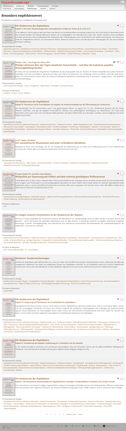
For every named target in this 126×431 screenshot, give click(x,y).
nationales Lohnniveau (61, 129)
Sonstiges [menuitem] (55, 6)
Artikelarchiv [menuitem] (20, 6)
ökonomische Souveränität (14, 127)
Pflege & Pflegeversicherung (29, 283)
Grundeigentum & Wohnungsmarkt (98, 363)
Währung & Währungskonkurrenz (90, 368)
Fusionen (95, 127)
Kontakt (23, 426)
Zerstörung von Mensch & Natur (89, 329)
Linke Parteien (30, 53)
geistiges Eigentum (33, 240)
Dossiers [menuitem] (43, 8)
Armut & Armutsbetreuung (80, 283)
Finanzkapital (30, 127)
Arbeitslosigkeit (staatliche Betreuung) (55, 283)
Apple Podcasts (110, 426)
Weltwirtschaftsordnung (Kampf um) (87, 197)
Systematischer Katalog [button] (12, 46)
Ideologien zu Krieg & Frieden (63, 86)
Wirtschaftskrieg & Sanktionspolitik (31, 199)
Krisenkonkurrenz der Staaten (96, 49)
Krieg (94, 53)
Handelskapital (84, 127)
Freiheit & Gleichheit (61, 163)
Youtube (7, 428)
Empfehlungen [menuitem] (32, 8)
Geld (59, 406)
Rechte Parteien (60, 53)
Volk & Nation (45, 86)
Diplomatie (86, 53)
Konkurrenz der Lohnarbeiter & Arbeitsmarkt (59, 365)
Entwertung (73, 127)
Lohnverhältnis (69, 327)
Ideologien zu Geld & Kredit (72, 406)
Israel (21, 93)
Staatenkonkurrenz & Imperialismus (70, 49)
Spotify (98, 426)
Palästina (27, 93)
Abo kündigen (33, 426)
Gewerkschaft (105, 127)
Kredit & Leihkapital (60, 127)
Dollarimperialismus (38, 197)
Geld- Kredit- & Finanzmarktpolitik (63, 324)
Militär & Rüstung (74, 53)
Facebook (77, 426)
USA (4, 206)
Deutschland (33, 250)
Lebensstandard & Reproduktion (68, 281)
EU (26, 250)
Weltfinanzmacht (50, 51)
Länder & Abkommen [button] (12, 91)
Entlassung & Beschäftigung (45, 329)
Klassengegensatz (49, 406)
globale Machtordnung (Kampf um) (60, 197)
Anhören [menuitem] (52, 8)
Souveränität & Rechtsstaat (93, 51)
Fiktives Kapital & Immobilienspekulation (34, 324)
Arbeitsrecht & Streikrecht (66, 329)
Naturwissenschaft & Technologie (28, 327)
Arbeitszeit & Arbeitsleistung (52, 327)
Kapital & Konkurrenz (11, 49)
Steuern (92, 365)
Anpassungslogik (10, 408)
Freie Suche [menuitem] (7, 8)
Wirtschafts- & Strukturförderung (83, 129)
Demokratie (109, 51)
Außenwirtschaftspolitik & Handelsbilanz (27, 51)
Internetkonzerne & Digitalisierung (104, 238)
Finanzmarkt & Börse (44, 127)
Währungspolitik (27, 329)
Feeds (61, 426)
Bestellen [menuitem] (31, 6)
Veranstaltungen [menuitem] (43, 6)
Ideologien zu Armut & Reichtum (72, 404)
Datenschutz (15, 426)
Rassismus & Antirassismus (80, 163)
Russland (6, 93)
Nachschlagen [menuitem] (19, 8)
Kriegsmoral (34, 86)
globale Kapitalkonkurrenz (83, 124)
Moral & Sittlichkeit (45, 163)
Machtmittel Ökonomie (111, 197)
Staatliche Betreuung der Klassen (70, 51)
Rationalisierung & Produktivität (85, 322)
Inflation (106, 329)
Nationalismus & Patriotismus (14, 163)
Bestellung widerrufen (47, 426)
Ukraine (14, 93)
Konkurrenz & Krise (64, 124)
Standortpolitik (9, 131)
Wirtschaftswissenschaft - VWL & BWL (98, 406)
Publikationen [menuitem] (8, 6)
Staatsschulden (101, 365)
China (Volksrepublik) (16, 250)
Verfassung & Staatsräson (31, 165)
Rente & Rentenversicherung (91, 281)
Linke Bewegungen (17, 53)
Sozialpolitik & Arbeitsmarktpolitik (109, 129)
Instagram (88, 426)
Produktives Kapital (64, 322)
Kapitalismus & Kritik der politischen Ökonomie (38, 49)
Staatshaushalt (82, 365)
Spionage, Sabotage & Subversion (35, 242)
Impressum (5, 426)
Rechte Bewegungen (45, 53)
